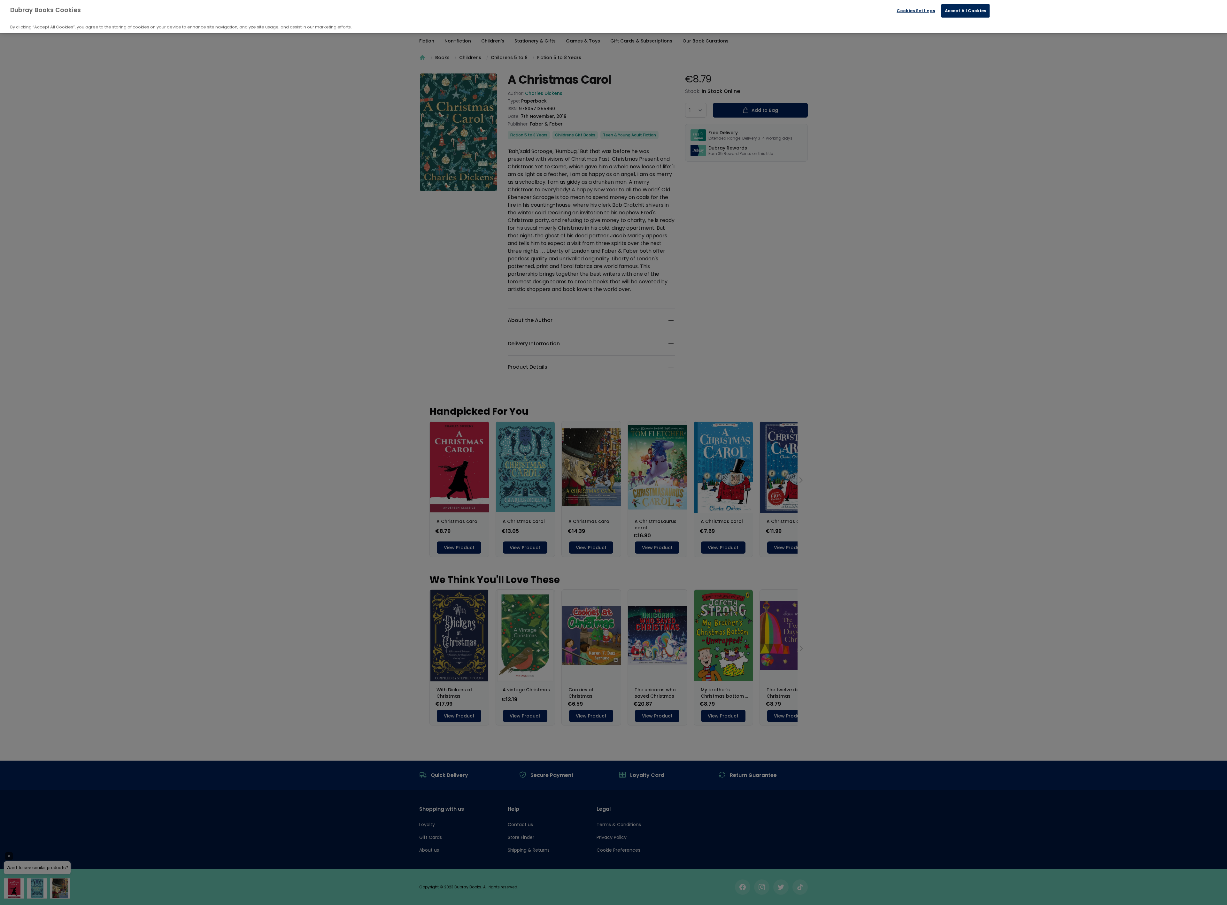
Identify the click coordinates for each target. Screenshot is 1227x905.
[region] (613, 16)
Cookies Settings (916, 11)
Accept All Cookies (965, 11)
